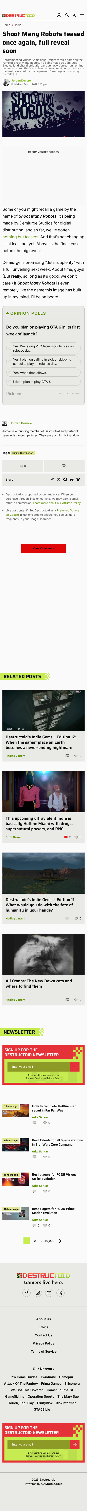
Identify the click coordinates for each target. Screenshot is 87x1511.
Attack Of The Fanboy (21, 1383)
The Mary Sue (68, 1396)
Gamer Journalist (60, 1390)
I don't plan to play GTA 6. (32, 382)
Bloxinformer (66, 1403)
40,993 (49, 1241)
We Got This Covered (27, 1390)
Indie (18, 25)
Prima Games (51, 1383)
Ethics (43, 1327)
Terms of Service (34, 1078)
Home (6, 25)
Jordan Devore (21, 80)
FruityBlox (45, 1403)
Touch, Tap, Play (21, 1403)
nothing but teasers (20, 236)
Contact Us (43, 1335)
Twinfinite (48, 1377)
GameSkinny (14, 1396)
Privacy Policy (54, 1078)
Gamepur (66, 1377)
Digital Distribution (22, 452)
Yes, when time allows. (30, 373)
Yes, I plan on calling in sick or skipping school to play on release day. (42, 361)
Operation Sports (41, 1396)
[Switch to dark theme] (74, 15)
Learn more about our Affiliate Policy (57, 503)
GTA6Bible (42, 1409)
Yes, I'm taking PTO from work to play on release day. (43, 348)
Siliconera (72, 1383)
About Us (43, 1319)
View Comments (43, 548)
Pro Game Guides (24, 1377)
